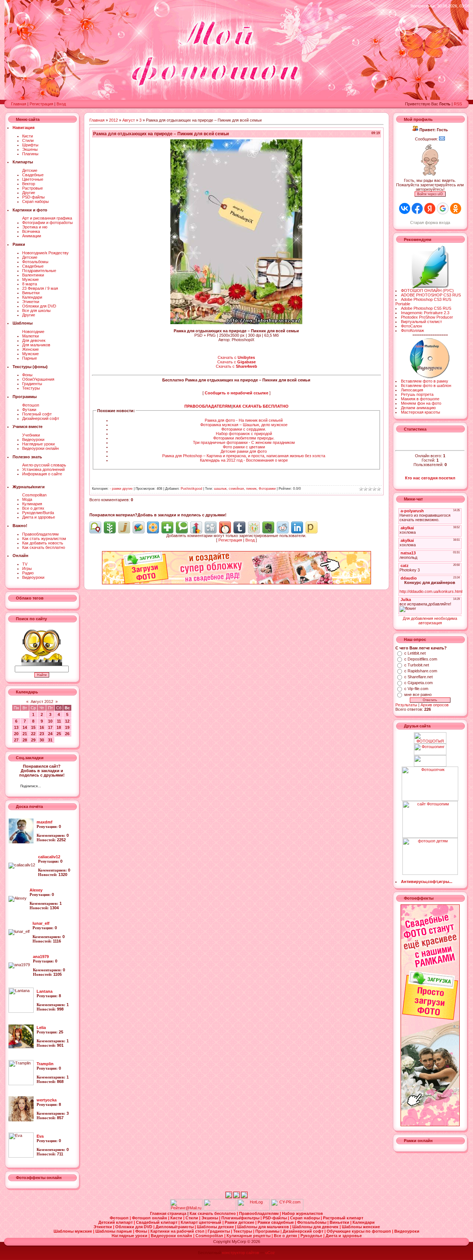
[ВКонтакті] (48, 787)
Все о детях (33, 508)
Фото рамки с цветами (244, 447)
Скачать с (236, 357)
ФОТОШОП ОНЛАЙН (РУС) (427, 290)
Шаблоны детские (216, 1227)
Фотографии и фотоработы (47, 222)
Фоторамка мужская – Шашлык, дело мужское (243, 424)
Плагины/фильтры (241, 1218)
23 (42, 733)
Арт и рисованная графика (47, 218)
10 (50, 721)
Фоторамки (267, 488)
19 (67, 727)
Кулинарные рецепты (249, 1235)
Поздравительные (39, 270)
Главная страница (168, 1213)
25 (59, 733)
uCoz (270, 1252)
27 (16, 740)
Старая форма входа (430, 222)
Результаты (406, 705)
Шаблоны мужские (73, 1231)
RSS (458, 104)
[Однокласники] (56, 787)
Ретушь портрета (417, 394)
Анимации (31, 236)
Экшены (30, 149)
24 (50, 733)
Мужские (30, 279)
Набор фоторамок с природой (244, 433)
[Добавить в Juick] (124, 527)
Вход (61, 104)
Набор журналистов (302, 1213)
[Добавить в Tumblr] (239, 527)
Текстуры (31, 388)
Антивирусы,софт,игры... (426, 881)
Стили (28, 140)
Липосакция (412, 390)
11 (59, 721)
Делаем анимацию (418, 407)
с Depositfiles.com (420, 659)
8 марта (29, 284)
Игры (27, 568)
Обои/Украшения (38, 379)
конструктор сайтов (240, 1252)
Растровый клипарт (343, 1218)
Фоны (27, 375)
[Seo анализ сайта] (287, 1209)
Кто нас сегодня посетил (430, 478)
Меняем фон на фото (421, 403)
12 (67, 721)
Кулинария (32, 504)
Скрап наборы (35, 201)
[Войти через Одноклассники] (455, 208)
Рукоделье (311, 1235)
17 (50, 727)
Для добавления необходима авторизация (430, 620)
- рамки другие (121, 488)
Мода (27, 499)
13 (16, 727)
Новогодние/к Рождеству (45, 253)
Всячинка (31, 231)
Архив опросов (435, 705)
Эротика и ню (34, 227)
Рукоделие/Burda (38, 512)
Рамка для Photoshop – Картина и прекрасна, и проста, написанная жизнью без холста (243, 456)
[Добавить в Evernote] (268, 527)
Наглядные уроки (38, 444)
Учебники (31, 435)
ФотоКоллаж (412, 330)
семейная (236, 488)
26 (67, 733)
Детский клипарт (116, 1222)
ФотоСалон (411, 326)
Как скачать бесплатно (43, 547)
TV (24, 564)
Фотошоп (30, 405)
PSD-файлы (33, 197)
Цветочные (32, 179)
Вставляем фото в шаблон (426, 385)
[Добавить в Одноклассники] (254, 527)
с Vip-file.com (416, 688)
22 (33, 733)
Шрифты (30, 145)
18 (59, 727)
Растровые (32, 188)
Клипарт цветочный (201, 1222)
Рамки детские (240, 1222)
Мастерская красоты (420, 412)
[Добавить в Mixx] (225, 527)
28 (25, 740)
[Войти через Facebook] (417, 208)
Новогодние (33, 331)
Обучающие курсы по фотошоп (359, 1231)
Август (128, 120)
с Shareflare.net (418, 677)
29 (33, 740)
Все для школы (36, 310)
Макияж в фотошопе (420, 399)
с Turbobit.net (416, 665)
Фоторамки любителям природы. (244, 438)
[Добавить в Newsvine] (110, 527)
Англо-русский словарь (44, 465)
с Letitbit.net (415, 653)
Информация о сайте (42, 474)
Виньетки (31, 293)
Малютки (30, 336)
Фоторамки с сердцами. (243, 429)
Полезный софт (37, 414)
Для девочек (33, 340)
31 (50, 740)
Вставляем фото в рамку (424, 381)
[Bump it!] (196, 527)
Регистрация (41, 104)
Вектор (28, 183)
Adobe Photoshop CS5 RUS (426, 308)
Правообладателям (40, 534)
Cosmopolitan (34, 495)
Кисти (27, 136)
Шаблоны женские (361, 1227)
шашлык (220, 488)
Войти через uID (430, 194)
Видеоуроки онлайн (40, 448)
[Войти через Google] (443, 208)
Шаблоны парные (114, 1231)
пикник (251, 488)
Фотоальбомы (35, 261)
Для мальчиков (36, 345)
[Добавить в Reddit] (283, 527)
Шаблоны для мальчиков (263, 1227)
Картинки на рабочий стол (177, 1231)
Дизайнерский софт (40, 418)
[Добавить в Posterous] (311, 527)
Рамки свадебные (276, 1222)
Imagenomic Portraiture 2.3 (425, 312)
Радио (28, 573)
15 (33, 727)
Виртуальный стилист (421, 321)
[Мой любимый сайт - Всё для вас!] (430, 761)
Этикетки (30, 301)
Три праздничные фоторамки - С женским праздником (244, 442)
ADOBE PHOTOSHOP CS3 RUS (431, 295)
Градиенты (32, 383)
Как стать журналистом (44, 538)
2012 (113, 120)
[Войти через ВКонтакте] (404, 208)
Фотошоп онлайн (150, 1218)
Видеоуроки (33, 439)
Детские (29, 170)
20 (16, 733)
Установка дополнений (43, 469)
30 (42, 740)
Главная (18, 104)
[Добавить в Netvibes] (167, 527)
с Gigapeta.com (418, 682)
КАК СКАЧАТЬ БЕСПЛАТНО (261, 406)
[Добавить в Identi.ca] (95, 527)
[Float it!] (153, 527)
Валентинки (33, 275)
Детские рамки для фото (244, 451)
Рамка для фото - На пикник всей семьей (244, 420)
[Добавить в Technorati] (182, 527)
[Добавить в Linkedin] (297, 527)
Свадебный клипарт (157, 1222)
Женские (30, 349)
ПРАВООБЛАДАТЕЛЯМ (207, 406)
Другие (28, 192)
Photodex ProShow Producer (427, 317)
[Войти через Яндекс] (429, 208)
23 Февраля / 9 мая (40, 288)
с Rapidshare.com (420, 671)
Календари (32, 297)
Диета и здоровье (38, 517)
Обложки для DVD (39, 306)
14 (25, 727)
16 (42, 727)
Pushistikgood (191, 488)
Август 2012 (42, 701)
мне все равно (418, 694)
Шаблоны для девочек (316, 1227)
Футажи (29, 409)
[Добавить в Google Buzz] (138, 527)
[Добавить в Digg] (211, 527)
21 (25, 733)
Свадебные (33, 175)
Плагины (30, 154)
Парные (29, 358)
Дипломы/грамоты (175, 1227)
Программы (267, 1231)
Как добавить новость (42, 543)
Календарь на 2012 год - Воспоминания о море (244, 460)
